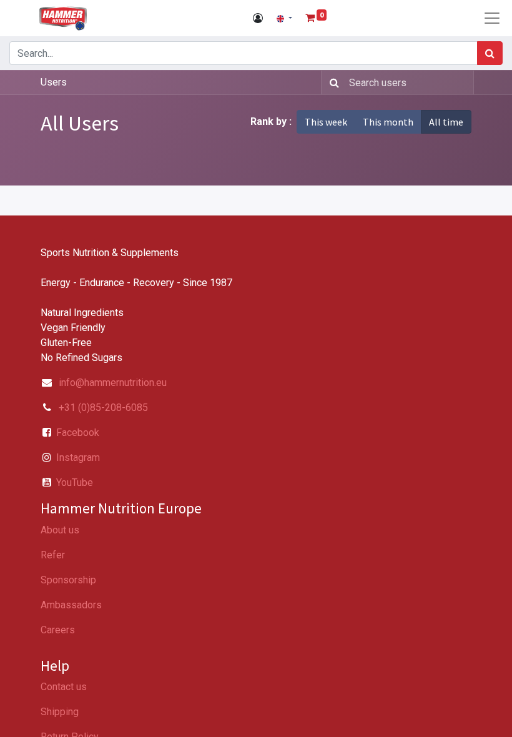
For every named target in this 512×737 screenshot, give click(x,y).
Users (54, 82)
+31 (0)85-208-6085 (102, 407)
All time (446, 122)
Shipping (60, 712)
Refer (53, 555)
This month (388, 122)
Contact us (64, 687)
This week (326, 122)
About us (60, 530)
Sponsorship (68, 580)
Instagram (78, 457)
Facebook (77, 432)
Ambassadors (71, 605)
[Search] (490, 53)
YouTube (74, 482)
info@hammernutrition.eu (113, 382)
